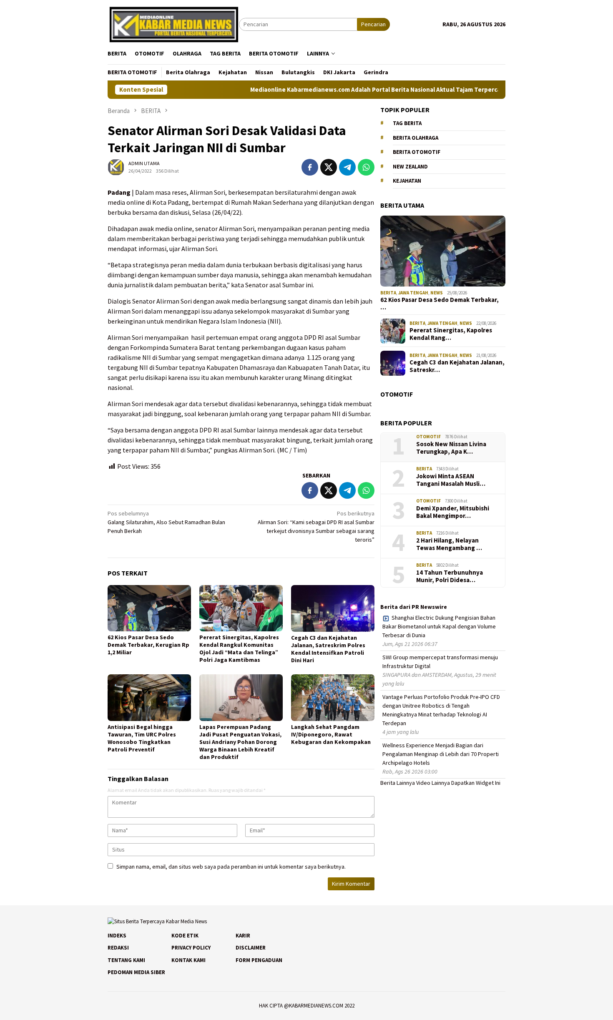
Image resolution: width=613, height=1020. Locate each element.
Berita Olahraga (415, 137)
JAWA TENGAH (413, 293)
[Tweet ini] (328, 167)
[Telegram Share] (347, 167)
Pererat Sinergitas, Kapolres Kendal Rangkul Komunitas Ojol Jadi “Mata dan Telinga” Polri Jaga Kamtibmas (239, 648)
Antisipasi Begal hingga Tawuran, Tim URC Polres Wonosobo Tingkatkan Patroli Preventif (142, 738)
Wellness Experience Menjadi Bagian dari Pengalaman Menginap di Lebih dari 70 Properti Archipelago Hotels (440, 754)
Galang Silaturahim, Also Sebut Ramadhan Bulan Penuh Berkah (166, 522)
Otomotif (428, 437)
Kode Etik (184, 935)
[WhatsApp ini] (366, 167)
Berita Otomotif (416, 152)
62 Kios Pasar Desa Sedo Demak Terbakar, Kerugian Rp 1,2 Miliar (148, 644)
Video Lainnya (433, 783)
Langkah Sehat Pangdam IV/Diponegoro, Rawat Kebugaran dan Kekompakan (331, 734)
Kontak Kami (188, 960)
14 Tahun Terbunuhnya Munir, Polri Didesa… (449, 576)
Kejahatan (407, 181)
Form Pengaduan (259, 960)
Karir (243, 935)
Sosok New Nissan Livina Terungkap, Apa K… (451, 447)
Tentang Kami (126, 960)
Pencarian (373, 24)
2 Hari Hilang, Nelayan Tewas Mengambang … (449, 544)
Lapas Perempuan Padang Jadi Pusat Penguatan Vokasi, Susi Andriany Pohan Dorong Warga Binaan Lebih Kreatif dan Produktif (240, 742)
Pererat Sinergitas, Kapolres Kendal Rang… (451, 334)
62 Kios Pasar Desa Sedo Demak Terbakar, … (439, 304)
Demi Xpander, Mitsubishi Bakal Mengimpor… (452, 512)
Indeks (117, 935)
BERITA (388, 293)
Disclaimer (251, 947)
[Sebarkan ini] (309, 167)
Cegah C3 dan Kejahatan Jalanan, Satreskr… (457, 366)
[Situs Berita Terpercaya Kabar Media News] (173, 24)
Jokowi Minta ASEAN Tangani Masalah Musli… (450, 479)
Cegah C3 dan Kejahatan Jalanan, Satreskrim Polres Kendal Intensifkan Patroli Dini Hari (328, 649)
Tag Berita (407, 123)
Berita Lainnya (397, 783)
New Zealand (410, 166)
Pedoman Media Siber (136, 972)
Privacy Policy (191, 947)
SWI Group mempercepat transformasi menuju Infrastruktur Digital (440, 662)
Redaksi (118, 947)
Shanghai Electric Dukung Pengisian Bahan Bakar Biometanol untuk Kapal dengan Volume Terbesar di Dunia (439, 626)
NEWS (436, 293)
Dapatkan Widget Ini (475, 783)
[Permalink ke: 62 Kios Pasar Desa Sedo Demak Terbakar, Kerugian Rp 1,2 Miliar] (149, 608)
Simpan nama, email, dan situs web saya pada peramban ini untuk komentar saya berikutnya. (231, 866)
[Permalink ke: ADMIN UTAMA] (116, 166)
